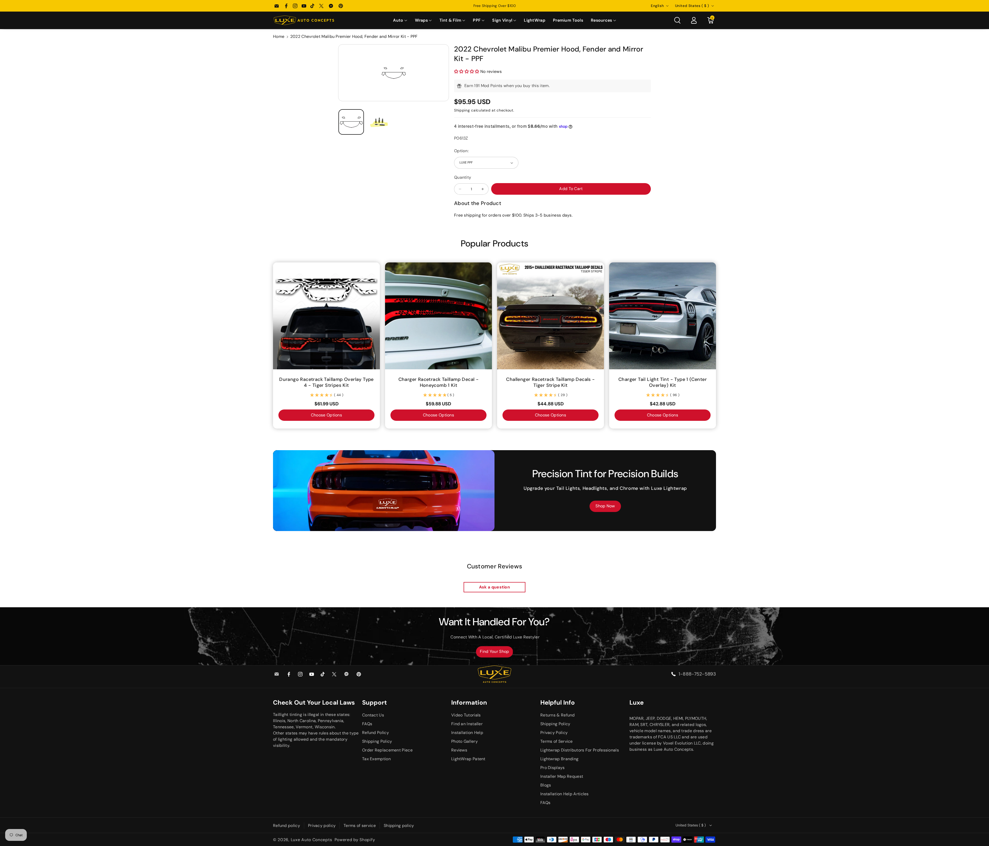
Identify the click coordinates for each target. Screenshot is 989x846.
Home (278, 36)
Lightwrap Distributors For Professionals (579, 750)
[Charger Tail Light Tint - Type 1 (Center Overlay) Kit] (662, 315)
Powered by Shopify (355, 839)
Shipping (462, 110)
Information (469, 702)
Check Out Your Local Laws (314, 702)
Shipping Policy (377, 741)
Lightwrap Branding (559, 759)
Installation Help (467, 732)
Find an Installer (467, 724)
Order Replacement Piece (387, 750)
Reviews (459, 750)
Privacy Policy (554, 732)
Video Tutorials (466, 715)
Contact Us (373, 715)
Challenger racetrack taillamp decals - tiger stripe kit (550, 382)
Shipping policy (399, 825)
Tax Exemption (376, 759)
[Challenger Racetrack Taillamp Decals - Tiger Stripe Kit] (550, 315)
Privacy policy (322, 825)
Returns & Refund (557, 715)
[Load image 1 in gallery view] (351, 122)
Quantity (462, 177)
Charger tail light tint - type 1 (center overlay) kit (662, 382)
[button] (400, 20)
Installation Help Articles (564, 794)
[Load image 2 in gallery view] (379, 122)
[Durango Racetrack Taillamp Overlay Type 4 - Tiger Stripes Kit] (326, 315)
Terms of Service (556, 741)
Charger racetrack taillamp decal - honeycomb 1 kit (438, 382)
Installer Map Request (561, 776)
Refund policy (286, 825)
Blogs (545, 785)
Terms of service (360, 825)
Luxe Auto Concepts (311, 839)
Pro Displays (552, 767)
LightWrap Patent (468, 759)
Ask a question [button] (494, 587)
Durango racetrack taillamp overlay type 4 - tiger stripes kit (326, 382)
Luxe (636, 702)
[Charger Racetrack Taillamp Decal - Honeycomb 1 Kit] (438, 315)
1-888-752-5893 (697, 674)
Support (374, 702)
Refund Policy (375, 732)
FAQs (367, 724)
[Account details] (694, 20)
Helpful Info (557, 702)
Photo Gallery (464, 741)
